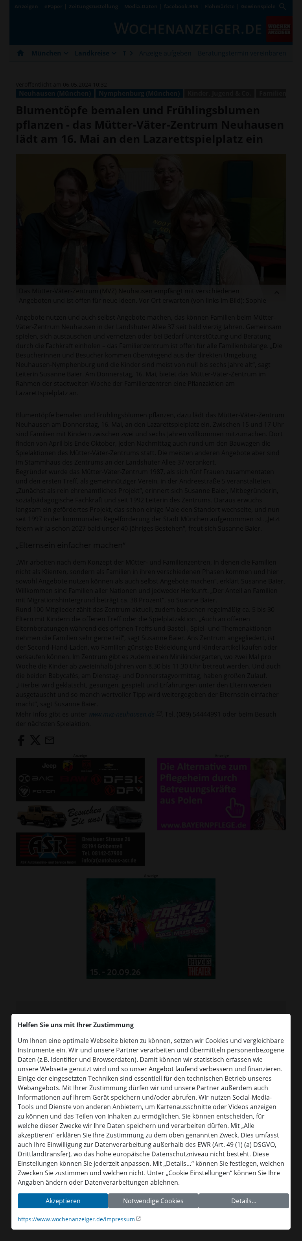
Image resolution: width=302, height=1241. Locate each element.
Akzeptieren (63, 1201)
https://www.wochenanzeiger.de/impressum (76, 1219)
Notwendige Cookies (153, 1201)
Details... (243, 1201)
